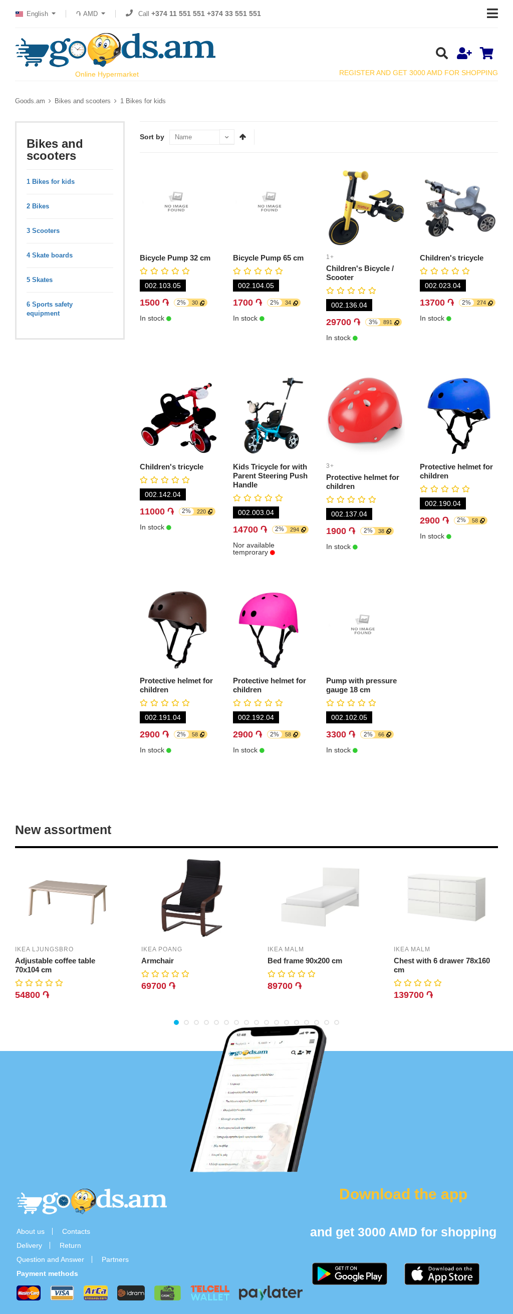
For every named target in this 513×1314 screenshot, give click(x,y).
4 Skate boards (50, 255)
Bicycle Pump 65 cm (268, 257)
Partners (115, 1259)
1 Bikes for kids (143, 101)
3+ (330, 465)
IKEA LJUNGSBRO (44, 949)
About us (31, 1231)
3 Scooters (43, 230)
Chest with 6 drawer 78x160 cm (442, 965)
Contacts (76, 1231)
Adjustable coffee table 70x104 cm (55, 965)
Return (70, 1245)
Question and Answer (50, 1259)
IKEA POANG (161, 949)
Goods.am (30, 101)
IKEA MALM (286, 949)
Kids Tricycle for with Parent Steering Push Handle (270, 475)
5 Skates (40, 280)
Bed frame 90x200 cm (305, 960)
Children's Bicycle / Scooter (360, 273)
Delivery (29, 1245)
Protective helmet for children (362, 481)
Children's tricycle (451, 257)
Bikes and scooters (83, 101)
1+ (330, 256)
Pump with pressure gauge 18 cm (361, 685)
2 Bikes (38, 206)
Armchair (157, 960)
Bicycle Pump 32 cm (175, 257)
